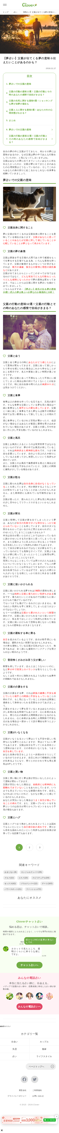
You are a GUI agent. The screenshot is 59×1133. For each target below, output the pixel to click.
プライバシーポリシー (16, 1096)
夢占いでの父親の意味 (20, 84)
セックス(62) (10, 883)
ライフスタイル (44, 1056)
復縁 (44, 1049)
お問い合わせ (38, 1096)
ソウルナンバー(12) (29, 883)
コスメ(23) (23, 878)
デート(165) (47, 883)
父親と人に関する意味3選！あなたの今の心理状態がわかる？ (30, 111)
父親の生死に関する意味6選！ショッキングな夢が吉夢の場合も (30, 102)
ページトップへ (36, 1066)
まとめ (12, 120)
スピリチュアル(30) (40, 878)
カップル (44, 1041)
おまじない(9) (11, 872)
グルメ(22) (9, 878)
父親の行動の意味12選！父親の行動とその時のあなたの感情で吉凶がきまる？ (30, 93)
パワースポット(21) (13, 889)
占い (15, 12)
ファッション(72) (33, 889)
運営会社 (22, 1090)
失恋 (14, 1049)
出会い (14, 1041)
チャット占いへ (29, 965)
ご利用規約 (37, 1090)
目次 (29, 76)
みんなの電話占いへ (29, 1006)
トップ (6, 12)
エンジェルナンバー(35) (31, 872)
